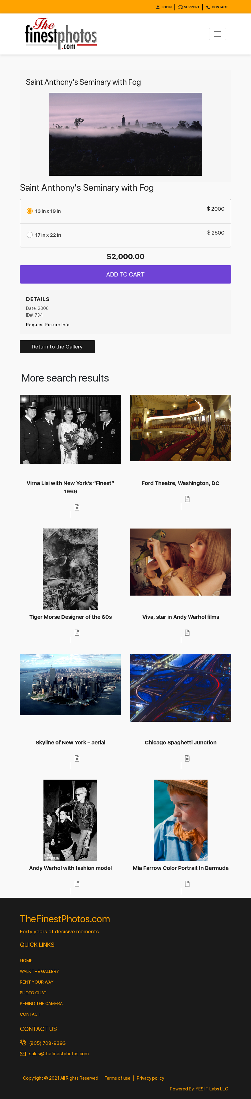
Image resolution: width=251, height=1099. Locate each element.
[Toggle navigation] (217, 34)
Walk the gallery (39, 971)
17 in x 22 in (48, 235)
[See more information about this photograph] (77, 507)
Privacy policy (150, 1078)
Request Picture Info (48, 324)
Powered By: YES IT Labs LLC (199, 1089)
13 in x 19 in (48, 211)
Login (167, 7)
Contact (220, 7)
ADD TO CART (125, 274)
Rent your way (37, 982)
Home (26, 960)
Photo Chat (33, 992)
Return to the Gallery (57, 346)
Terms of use (117, 1078)
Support (192, 7)
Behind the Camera (41, 1003)
